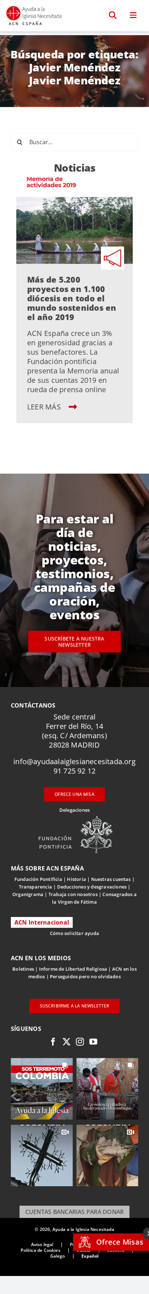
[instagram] (80, 1042)
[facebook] (53, 1042)
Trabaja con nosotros (73, 894)
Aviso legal (42, 1244)
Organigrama (27, 894)
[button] (113, 15)
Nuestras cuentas (111, 879)
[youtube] (93, 1042)
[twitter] (67, 1042)
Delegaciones (74, 810)
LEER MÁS (45, 407)
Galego (57, 1256)
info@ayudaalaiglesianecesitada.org (74, 761)
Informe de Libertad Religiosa (73, 969)
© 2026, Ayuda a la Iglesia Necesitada (74, 1229)
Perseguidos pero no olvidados (85, 976)
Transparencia (35, 886)
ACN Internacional (41, 922)
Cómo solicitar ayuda (74, 933)
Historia (76, 879)
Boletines (23, 969)
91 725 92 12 (74, 771)
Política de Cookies (40, 1250)
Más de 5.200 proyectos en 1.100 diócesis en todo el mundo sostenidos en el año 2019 (71, 298)
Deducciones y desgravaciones (92, 886)
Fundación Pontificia (38, 879)
